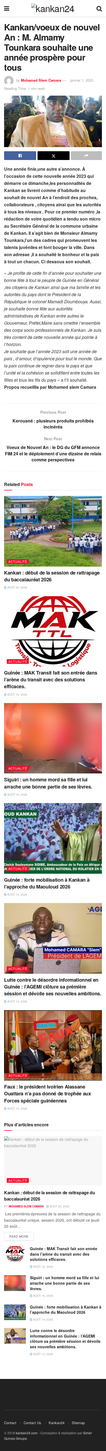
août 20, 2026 (17, 587)
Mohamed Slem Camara (41, 80)
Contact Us (32, 1422)
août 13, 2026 (17, 1001)
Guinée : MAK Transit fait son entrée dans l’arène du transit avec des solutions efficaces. (50, 679)
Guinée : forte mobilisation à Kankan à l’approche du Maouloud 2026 (46, 883)
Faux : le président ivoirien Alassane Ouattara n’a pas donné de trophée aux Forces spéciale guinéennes (47, 1093)
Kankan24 (56, 1422)
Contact (10, 1422)
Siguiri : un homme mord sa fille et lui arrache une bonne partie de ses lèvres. (48, 783)
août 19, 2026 (17, 694)
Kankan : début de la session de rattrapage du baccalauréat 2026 (52, 576)
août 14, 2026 (17, 894)
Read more (19, 1236)
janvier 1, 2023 (81, 80)
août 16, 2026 (17, 794)
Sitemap (78, 1422)
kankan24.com (27, 1432)
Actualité (17, 561)
